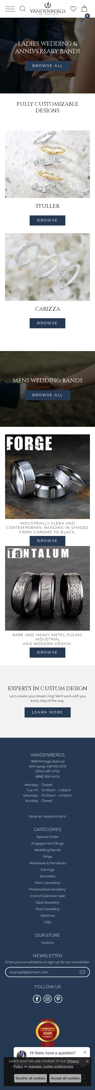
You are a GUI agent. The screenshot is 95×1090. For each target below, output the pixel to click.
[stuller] (47, 164)
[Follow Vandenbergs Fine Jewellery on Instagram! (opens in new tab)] (48, 999)
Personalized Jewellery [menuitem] (47, 889)
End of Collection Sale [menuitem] (47, 896)
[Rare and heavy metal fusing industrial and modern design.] (47, 588)
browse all (47, 65)
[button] (22, 9)
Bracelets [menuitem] (47, 876)
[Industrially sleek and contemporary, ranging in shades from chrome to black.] (47, 476)
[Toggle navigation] (10, 9)
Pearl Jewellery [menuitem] (47, 909)
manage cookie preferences (50, 1066)
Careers (47, 943)
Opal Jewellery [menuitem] (47, 902)
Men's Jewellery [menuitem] (47, 883)
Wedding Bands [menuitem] (47, 850)
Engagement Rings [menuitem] (47, 843)
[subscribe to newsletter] (82, 972)
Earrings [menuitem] (47, 870)
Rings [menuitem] (47, 856)
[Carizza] (47, 267)
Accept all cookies (65, 1078)
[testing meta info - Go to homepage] (47, 8)
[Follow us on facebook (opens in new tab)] (37, 999)
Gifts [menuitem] (47, 922)
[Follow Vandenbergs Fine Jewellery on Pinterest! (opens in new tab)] (58, 999)
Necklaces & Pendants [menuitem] (47, 863)
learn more (47, 712)
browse (47, 220)
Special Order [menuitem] (47, 837)
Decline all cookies (30, 1078)
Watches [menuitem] (48, 916)
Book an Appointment (47, 816)
